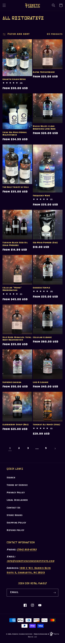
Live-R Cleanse (40, 382)
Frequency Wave (41, 196)
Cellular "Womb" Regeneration (12, 289)
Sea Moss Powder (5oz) (45, 243)
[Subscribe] (54, 593)
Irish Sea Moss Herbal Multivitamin (14, 134)
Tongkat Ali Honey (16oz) (46, 425)
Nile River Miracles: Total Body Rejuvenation (17, 339)
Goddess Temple (41, 288)
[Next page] (55, 448)
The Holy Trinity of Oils (15, 187)
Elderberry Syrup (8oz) (15, 425)
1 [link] (10, 449)
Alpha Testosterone (44, 72)
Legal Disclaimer (17, 500)
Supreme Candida (11, 382)
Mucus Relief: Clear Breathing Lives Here (44, 128)
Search (11, 478)
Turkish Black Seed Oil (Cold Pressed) (15, 244)
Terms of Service (17, 485)
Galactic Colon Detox (14, 79)
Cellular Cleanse (42, 337)
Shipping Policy (16, 523)
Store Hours (14, 515)
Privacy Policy (16, 493)
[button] (4, 5)
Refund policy (15, 530)
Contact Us (13, 508)
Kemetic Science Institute (22, 634)
